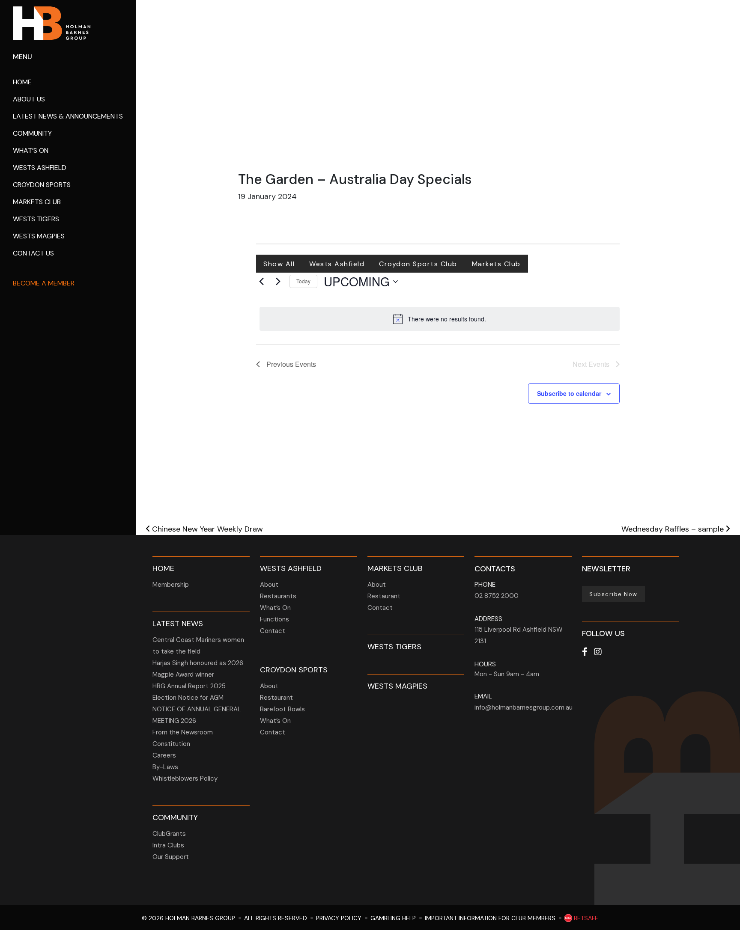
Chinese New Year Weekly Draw (206, 529)
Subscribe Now (613, 594)
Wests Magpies (39, 236)
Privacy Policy (338, 918)
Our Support (170, 857)
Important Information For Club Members (490, 918)
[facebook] (585, 651)
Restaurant (276, 697)
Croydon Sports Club (418, 263)
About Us (29, 99)
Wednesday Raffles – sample (673, 529)
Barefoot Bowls (282, 709)
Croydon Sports (42, 184)
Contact (272, 631)
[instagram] (598, 651)
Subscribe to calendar (569, 393)
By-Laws (165, 767)
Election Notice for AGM (188, 697)
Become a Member (44, 283)
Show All (279, 263)
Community (32, 133)
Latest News (177, 623)
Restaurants (278, 596)
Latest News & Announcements (68, 116)
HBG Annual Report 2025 (189, 686)
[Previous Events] (261, 281)
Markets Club (37, 201)
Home (22, 81)
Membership (170, 584)
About (269, 584)
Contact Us (33, 253)
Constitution (171, 744)
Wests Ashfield (39, 167)
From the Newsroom (182, 732)
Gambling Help (393, 918)
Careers (164, 755)
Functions (274, 619)
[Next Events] (278, 281)
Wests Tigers (36, 218)
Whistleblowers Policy (185, 778)
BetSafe (585, 918)
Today (303, 281)
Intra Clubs (168, 845)
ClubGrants (169, 833)
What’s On (30, 150)
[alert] (440, 319)
